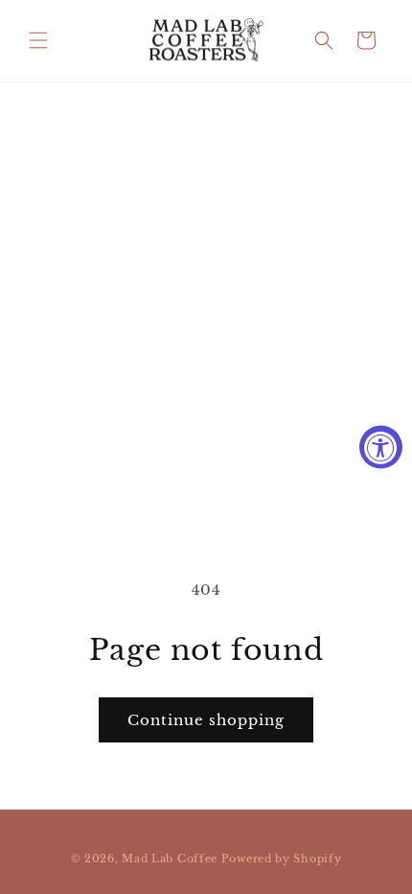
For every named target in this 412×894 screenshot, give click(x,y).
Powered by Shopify (281, 858)
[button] (38, 40)
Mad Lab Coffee (169, 858)
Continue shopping (206, 720)
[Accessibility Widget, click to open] (380, 447)
